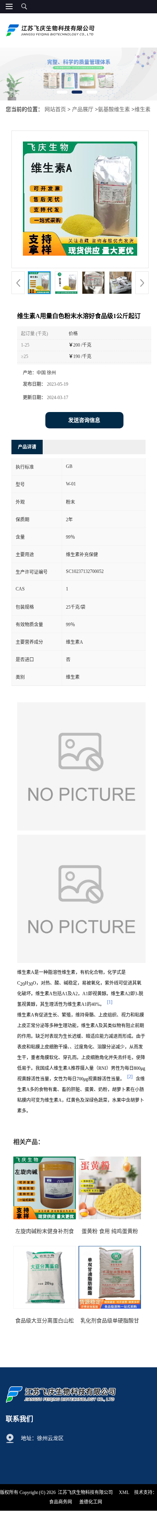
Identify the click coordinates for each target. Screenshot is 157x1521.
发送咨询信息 (84, 420)
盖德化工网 (90, 1502)
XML (124, 1492)
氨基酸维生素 (114, 109)
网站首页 (55, 109)
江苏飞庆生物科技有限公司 (85, 1492)
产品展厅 (82, 109)
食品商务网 (60, 1502)
